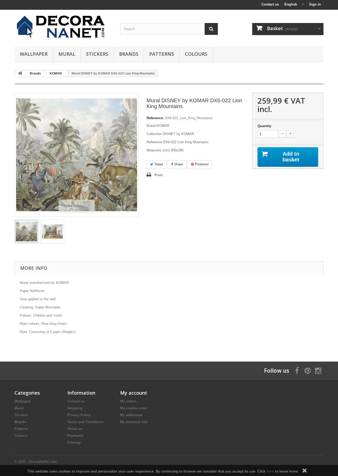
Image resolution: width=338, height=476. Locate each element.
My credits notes (133, 408)
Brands (128, 54)
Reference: (155, 118)
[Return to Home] (20, 73)
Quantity (264, 126)
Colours (196, 54)
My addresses (131, 415)
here (270, 471)
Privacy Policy (79, 415)
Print (158, 175)
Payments (75, 436)
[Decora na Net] (63, 27)
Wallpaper (34, 54)
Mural (66, 54)
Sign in (315, 4)
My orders (128, 401)
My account (133, 393)
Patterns (161, 54)
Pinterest (201, 164)
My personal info (134, 422)
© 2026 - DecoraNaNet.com (36, 462)
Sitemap (74, 443)
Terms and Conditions (85, 422)
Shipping (74, 408)
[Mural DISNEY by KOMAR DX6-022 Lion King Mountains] (26, 231)
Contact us (270, 4)
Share (178, 164)
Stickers (97, 54)
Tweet (158, 164)
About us (74, 429)
